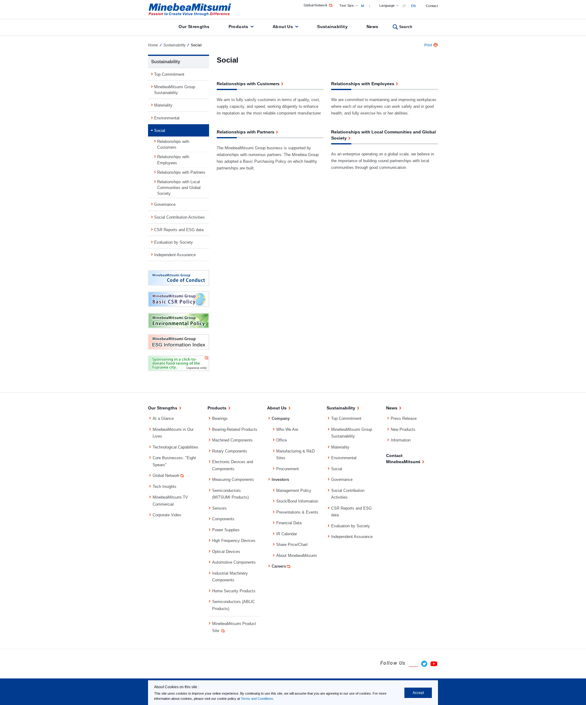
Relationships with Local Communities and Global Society (179, 188)
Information (401, 440)
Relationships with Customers (173, 144)
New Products (403, 429)
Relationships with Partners (181, 172)
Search (405, 27)
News (372, 26)
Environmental (166, 118)
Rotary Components (229, 451)
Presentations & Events (297, 512)
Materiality (163, 105)
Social (159, 130)
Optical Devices (226, 551)
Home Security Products (233, 591)
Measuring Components (233, 479)
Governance (164, 204)
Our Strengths (194, 26)
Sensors (219, 508)
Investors (280, 479)
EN (413, 6)
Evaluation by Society (173, 242)
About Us (283, 26)
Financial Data (289, 523)
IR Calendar (286, 534)
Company (281, 418)
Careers (279, 566)
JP (404, 6)
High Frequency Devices (233, 540)
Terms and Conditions (257, 698)
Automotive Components (234, 562)
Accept (418, 693)
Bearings (220, 418)
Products (238, 26)
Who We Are (287, 429)
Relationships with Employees (173, 159)
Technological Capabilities (175, 447)
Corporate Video (167, 515)
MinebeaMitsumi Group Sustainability (174, 90)
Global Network (316, 5)
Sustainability (332, 26)
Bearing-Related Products (234, 429)
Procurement (287, 469)
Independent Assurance (175, 255)
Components (223, 519)
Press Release (404, 418)
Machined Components (232, 440)
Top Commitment (169, 74)
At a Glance (163, 418)
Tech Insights (164, 486)
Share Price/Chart (292, 544)
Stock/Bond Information (297, 501)
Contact (432, 6)
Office (281, 440)
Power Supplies (226, 530)
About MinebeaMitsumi (296, 555)
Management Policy (293, 490)
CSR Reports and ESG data (179, 229)
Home (153, 45)
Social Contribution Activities (179, 217)
